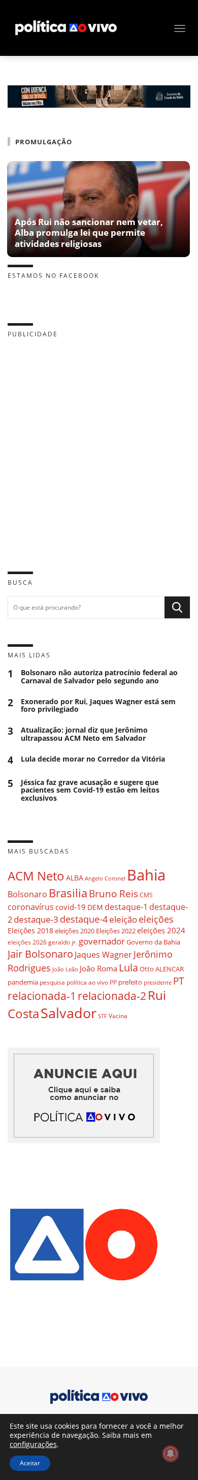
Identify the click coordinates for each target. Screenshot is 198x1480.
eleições (156, 919)
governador (102, 941)
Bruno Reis (113, 893)
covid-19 (70, 907)
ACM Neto (36, 875)
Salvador (68, 1012)
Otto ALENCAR (162, 968)
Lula (128, 967)
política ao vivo (87, 982)
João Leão (65, 969)
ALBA (74, 878)
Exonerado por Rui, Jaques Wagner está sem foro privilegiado (98, 706)
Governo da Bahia (153, 942)
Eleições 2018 (30, 930)
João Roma (98, 968)
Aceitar (30, 1463)
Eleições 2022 (116, 930)
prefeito (130, 982)
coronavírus (31, 906)
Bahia (146, 875)
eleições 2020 (74, 930)
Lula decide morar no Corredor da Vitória (93, 759)
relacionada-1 (42, 995)
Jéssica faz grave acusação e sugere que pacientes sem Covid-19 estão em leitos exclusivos (90, 790)
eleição (123, 919)
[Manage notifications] (170, 1453)
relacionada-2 (112, 995)
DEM (95, 907)
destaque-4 (84, 918)
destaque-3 (36, 919)
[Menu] (179, 28)
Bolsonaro (27, 894)
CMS (146, 895)
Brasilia (68, 893)
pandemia (23, 982)
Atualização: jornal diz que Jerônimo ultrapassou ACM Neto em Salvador (84, 734)
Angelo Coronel (105, 878)
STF (102, 1016)
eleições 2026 (27, 942)
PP (113, 982)
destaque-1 (126, 906)
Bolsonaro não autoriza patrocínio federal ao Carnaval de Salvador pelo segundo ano (99, 677)
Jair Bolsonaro (40, 954)
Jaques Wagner (103, 954)
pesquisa (52, 982)
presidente (158, 982)
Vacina (118, 1016)
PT (178, 980)
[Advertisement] (99, 447)
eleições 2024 (161, 930)
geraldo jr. (62, 942)
